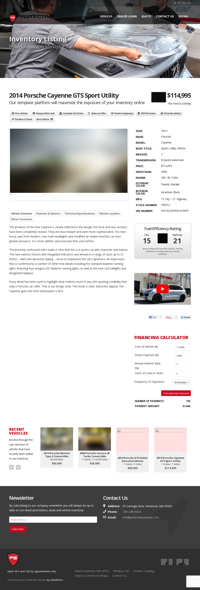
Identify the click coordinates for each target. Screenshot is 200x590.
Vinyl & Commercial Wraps (91, 576)
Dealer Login (127, 16)
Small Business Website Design (26, 580)
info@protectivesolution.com (140, 517)
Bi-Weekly (181, 382)
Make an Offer (99, 113)
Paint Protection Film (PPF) (92, 571)
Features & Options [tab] (48, 213)
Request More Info (45, 113)
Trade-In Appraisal (123, 113)
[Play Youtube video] (162, 289)
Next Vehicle (43, 119)
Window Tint (121, 571)
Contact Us (165, 16)
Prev (11, 467)
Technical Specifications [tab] (79, 213)
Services (106, 16)
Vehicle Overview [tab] (21, 213)
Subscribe (18, 529)
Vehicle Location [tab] (109, 213)
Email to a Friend (23, 119)
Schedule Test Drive (73, 113)
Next (18, 467)
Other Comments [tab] (21, 219)
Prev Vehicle (21, 113)
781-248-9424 (184, 3)
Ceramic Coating (143, 571)
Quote (146, 16)
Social (183, 16)
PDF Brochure (148, 113)
